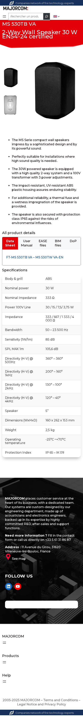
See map (19, 559)
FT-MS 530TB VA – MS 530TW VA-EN (34, 257)
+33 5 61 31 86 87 (58, 540)
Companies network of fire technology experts (44, 3)
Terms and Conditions (60, 700)
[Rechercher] (46, 16)
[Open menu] (4, 16)
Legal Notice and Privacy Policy (41, 704)
